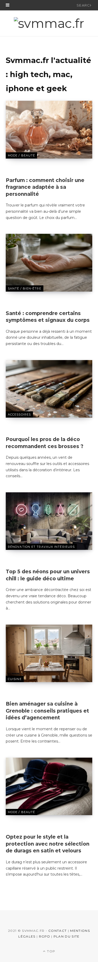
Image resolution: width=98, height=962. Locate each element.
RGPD (44, 936)
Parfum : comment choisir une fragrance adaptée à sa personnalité (45, 187)
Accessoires (19, 414)
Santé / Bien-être (24, 288)
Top (50, 951)
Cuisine (15, 679)
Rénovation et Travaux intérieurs (41, 547)
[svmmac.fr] (49, 23)
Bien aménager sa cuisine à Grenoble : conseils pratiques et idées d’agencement (47, 711)
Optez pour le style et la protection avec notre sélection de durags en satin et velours (47, 844)
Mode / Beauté (21, 155)
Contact (57, 931)
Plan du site (67, 936)
